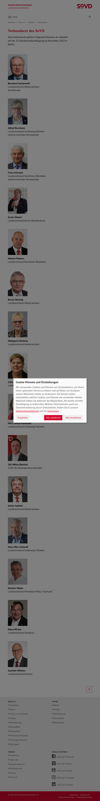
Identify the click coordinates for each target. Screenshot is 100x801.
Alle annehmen (73, 417)
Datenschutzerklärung (27, 411)
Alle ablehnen (53, 417)
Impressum (53, 411)
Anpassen (23, 417)
